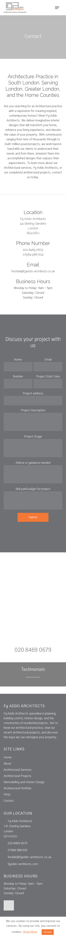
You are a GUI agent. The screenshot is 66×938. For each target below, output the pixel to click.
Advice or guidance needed (33, 462)
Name (18, 359)
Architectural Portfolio (17, 788)
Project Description (33, 410)
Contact (9, 800)
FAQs (7, 794)
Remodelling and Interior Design (24, 782)
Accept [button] (48, 932)
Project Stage (33, 436)
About (7, 763)
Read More (30, 932)
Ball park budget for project (33, 489)
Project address (33, 393)
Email (48, 359)
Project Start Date (48, 376)
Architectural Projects (17, 776)
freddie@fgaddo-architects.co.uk (33, 271)
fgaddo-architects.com (23, 864)
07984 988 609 (33, 254)
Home (8, 757)
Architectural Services (18, 769)
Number (18, 376)
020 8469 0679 (33, 250)
